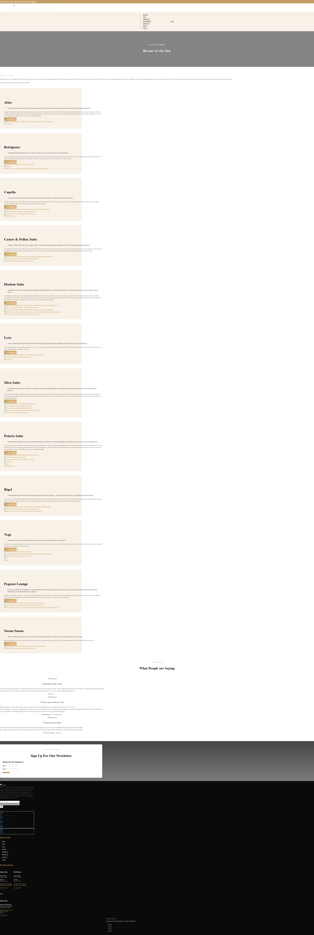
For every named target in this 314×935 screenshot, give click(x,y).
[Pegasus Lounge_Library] (24, 605)
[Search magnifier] (1, 806)
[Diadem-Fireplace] (32, 312)
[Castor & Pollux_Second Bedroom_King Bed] (21, 258)
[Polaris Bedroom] (9, 466)
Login (145, 28)
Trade (4, 859)
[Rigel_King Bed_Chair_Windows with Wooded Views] (27, 506)
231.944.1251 (3, 915)
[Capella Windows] (9, 216)
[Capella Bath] (19, 211)
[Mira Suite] (16, 412)
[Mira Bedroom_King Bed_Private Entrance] (20, 403)
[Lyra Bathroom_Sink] (17, 357)
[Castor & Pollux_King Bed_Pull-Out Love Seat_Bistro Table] (28, 256)
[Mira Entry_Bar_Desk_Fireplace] (18, 406)
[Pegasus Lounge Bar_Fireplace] (31, 607)
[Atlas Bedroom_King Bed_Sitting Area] (28, 121)
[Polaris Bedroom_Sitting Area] (21, 455)
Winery (145, 15)
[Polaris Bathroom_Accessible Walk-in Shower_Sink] (19, 459)
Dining (4, 849)
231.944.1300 (17, 887)
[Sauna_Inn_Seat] (19, 648)
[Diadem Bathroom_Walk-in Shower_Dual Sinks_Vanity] (28, 309)
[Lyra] (8, 359)
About (145, 26)
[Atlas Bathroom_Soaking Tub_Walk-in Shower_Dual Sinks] (8, 123)
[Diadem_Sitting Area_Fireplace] (30, 305)
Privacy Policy (111, 918)
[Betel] (26, 168)
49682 (1, 912)
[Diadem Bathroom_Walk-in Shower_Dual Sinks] (21, 307)
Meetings (146, 23)
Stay (144, 17)
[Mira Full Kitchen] (18, 408)
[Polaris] (8, 461)
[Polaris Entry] (15, 457)
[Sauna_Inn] (25, 646)
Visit (3, 844)
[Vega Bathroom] (17, 556)
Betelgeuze (12, 146)
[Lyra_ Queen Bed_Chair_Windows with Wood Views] (24, 354)
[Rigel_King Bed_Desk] (21, 509)
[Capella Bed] (20, 213)
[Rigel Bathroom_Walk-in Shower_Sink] (23, 511)
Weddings (146, 19)
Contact (4, 857)
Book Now (10, 119)
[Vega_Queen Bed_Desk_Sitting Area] (18, 551)
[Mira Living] (22, 410)
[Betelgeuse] (7, 166)
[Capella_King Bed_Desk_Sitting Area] (27, 209)
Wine (3, 841)
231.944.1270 (3, 887)
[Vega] (6, 558)
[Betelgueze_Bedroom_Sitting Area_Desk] (19, 164)
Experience (147, 21)
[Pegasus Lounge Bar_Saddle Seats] (24, 603)
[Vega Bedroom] (28, 553)
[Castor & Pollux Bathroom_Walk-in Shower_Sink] (18, 261)
